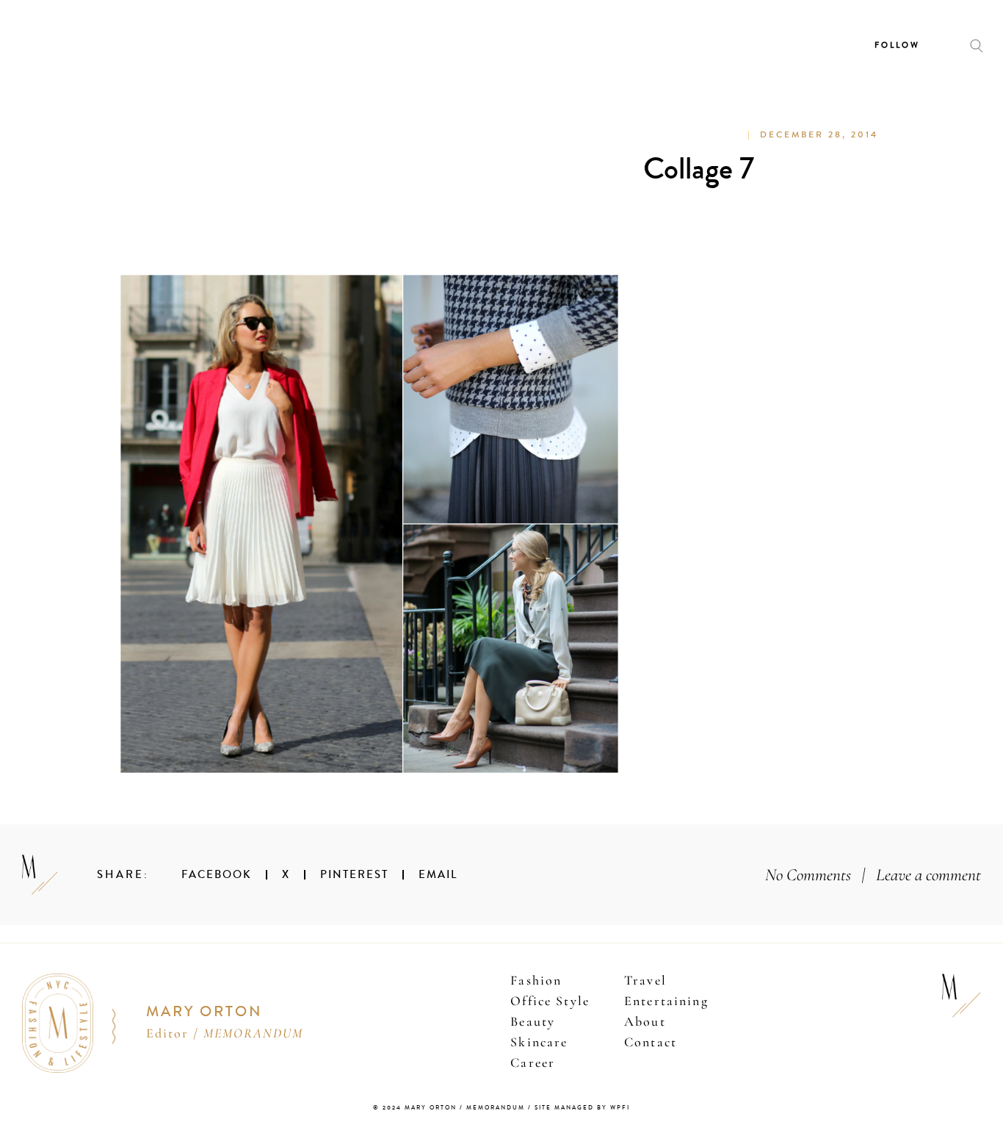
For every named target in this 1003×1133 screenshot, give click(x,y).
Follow (897, 45)
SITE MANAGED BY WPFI (582, 1108)
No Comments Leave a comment (873, 874)
